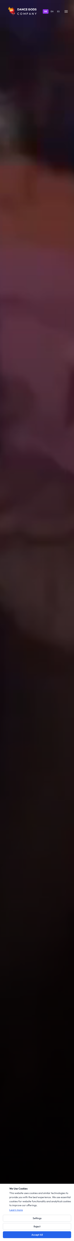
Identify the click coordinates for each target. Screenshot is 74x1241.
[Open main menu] (66, 11)
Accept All (37, 1234)
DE (45, 11)
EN (52, 11)
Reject (37, 1226)
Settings (37, 1218)
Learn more (16, 1210)
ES (58, 11)
